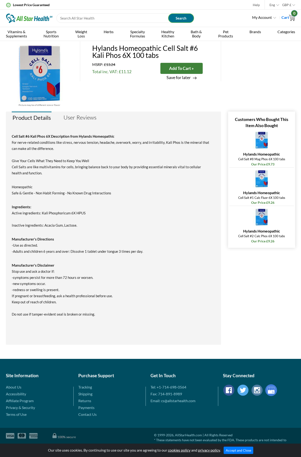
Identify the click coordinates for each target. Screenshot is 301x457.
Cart (288, 17)
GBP (286, 5)
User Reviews (79, 117)
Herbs (109, 31)
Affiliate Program (20, 400)
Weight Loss (81, 33)
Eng (272, 5)
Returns (84, 400)
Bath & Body (196, 33)
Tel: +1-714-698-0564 (168, 387)
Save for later (178, 77)
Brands (255, 31)
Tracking (85, 387)
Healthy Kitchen (167, 33)
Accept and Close (238, 450)
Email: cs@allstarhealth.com (172, 400)
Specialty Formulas (137, 33)
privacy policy (209, 450)
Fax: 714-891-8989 (166, 394)
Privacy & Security (20, 407)
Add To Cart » (181, 68)
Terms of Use (16, 414)
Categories (286, 31)
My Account (262, 17)
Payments (86, 407)
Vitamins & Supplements (16, 33)
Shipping (85, 394)
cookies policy (179, 450)
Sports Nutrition (51, 33)
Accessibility (16, 394)
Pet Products (225, 33)
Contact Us (87, 414)
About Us (13, 387)
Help (256, 5)
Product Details (31, 117)
